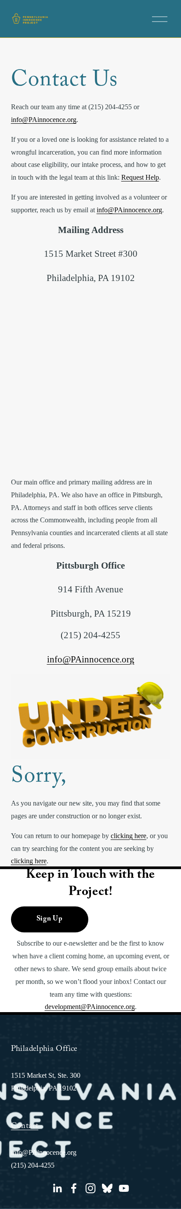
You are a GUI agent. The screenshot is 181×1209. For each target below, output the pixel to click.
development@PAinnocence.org (90, 1006)
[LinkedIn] (57, 1188)
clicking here (128, 835)
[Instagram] (90, 1188)
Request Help (140, 177)
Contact (25, 1126)
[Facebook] (74, 1188)
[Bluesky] (107, 1188)
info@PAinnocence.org (43, 119)
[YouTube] (124, 1188)
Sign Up (49, 919)
